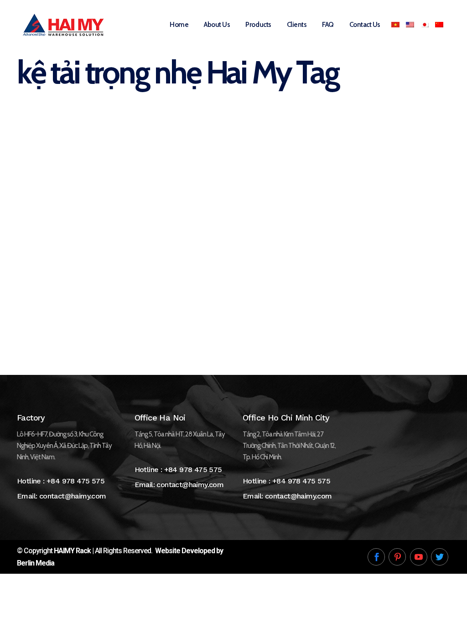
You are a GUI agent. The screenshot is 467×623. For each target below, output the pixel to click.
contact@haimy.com (72, 496)
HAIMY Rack (72, 550)
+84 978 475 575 (75, 481)
